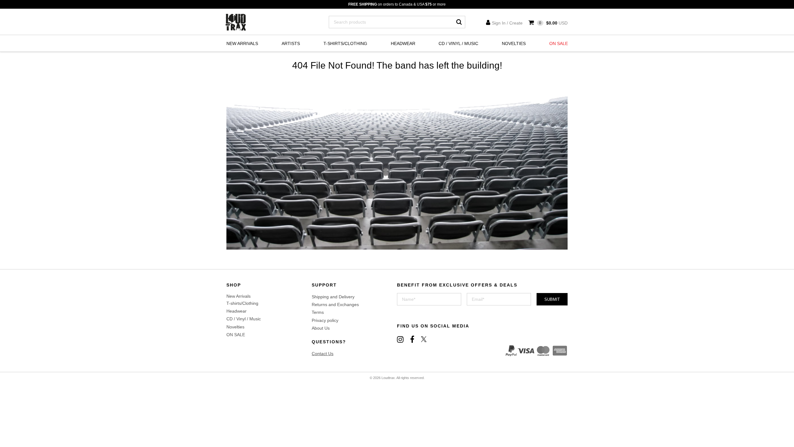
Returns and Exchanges (335, 304)
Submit (552, 299)
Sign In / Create (507, 22)
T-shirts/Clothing (345, 43)
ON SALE (558, 43)
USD (553, 22)
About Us (321, 328)
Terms (318, 312)
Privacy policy (325, 320)
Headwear (403, 43)
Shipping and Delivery (333, 296)
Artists (291, 43)
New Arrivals (242, 43)
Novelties (514, 43)
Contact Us (322, 353)
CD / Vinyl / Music (458, 43)
